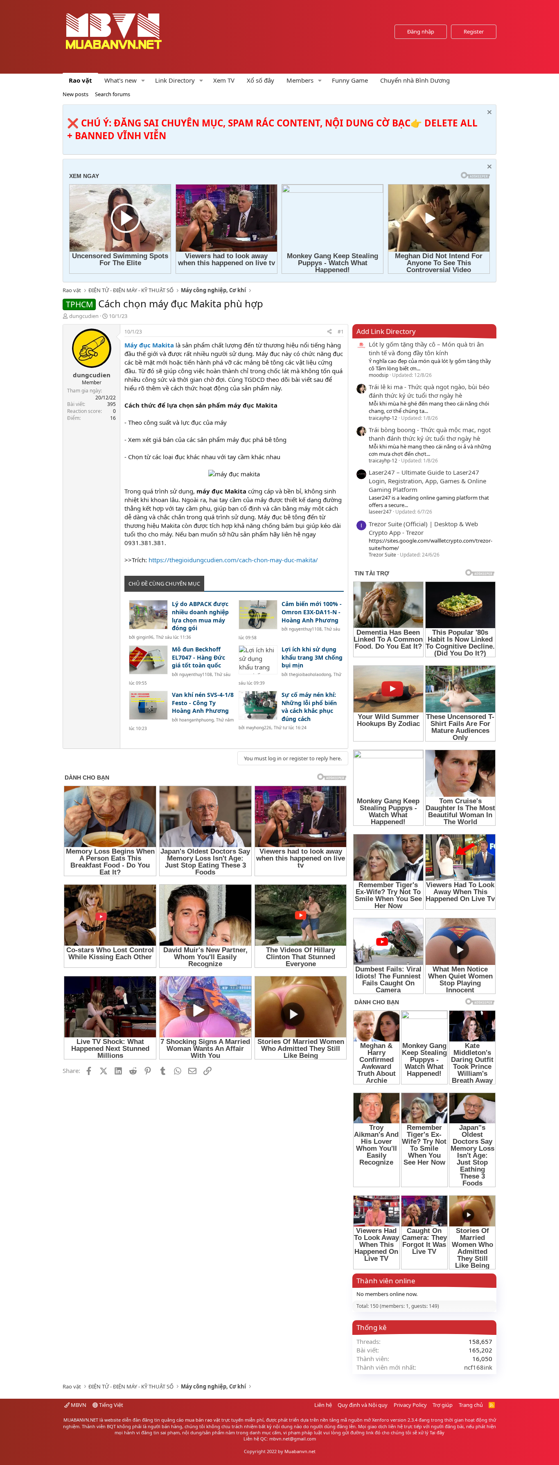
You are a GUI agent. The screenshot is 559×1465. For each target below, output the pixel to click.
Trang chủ (471, 1405)
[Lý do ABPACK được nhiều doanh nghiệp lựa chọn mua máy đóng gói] (148, 614)
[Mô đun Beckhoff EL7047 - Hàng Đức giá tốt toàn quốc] (148, 659)
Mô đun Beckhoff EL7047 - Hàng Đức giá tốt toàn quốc (198, 657)
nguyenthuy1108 (305, 629)
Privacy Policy (410, 1405)
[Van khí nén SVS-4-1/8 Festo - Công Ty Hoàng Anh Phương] (148, 705)
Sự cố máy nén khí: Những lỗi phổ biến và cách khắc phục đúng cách (309, 707)
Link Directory (175, 80)
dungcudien (84, 316)
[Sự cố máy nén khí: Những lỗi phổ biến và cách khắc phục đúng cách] (258, 705)
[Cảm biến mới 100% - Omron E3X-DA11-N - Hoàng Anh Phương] (258, 614)
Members (299, 80)
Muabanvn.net (300, 1451)
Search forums (112, 94)
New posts (75, 94)
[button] (143, 80)
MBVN (78, 1405)
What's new (120, 80)
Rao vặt (80, 80)
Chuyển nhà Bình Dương (415, 80)
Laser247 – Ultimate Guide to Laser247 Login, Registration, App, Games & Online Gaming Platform (427, 481)
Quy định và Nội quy (363, 1405)
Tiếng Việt (110, 1405)
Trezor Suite (382, 554)
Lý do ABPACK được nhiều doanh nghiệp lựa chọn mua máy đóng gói (200, 616)
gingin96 (144, 637)
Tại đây (437, 1432)
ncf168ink (478, 1367)
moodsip (378, 375)
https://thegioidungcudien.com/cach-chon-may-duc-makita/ (233, 560)
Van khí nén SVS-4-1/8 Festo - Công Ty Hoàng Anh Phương (203, 702)
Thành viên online (385, 1280)
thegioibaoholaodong (310, 674)
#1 (341, 331)
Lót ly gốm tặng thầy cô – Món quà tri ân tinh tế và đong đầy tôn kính (426, 348)
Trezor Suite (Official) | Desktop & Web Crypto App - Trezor (423, 528)
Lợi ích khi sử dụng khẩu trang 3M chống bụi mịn (312, 657)
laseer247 (380, 511)
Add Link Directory (386, 331)
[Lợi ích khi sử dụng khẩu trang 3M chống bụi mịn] (258, 659)
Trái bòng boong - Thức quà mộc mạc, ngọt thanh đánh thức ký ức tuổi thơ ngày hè (430, 434)
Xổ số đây (260, 80)
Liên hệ (323, 1405)
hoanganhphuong (196, 720)
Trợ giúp (443, 1405)
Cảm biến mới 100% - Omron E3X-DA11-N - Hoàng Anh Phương (312, 612)
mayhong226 (258, 727)
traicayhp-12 (383, 418)
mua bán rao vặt (202, 1420)
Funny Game (350, 80)
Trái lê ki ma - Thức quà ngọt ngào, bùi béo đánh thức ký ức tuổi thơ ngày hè (429, 391)
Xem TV (223, 80)
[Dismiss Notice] (488, 113)
